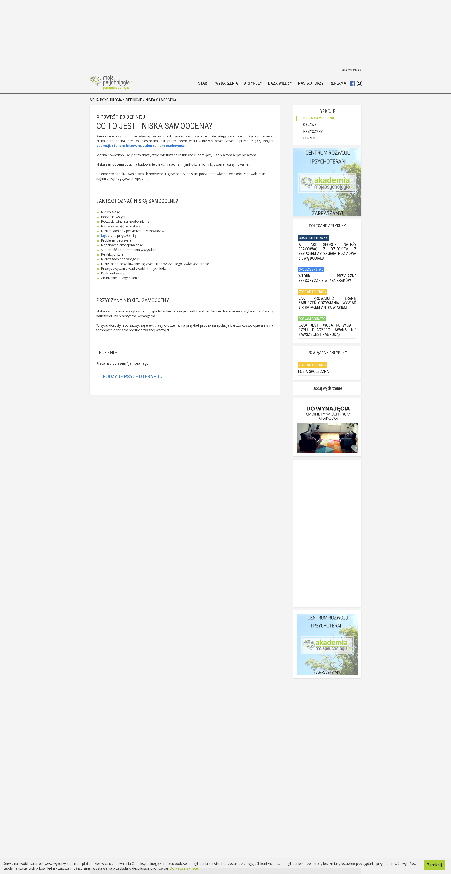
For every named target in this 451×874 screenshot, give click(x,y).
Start (203, 83)
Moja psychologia (106, 100)
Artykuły (253, 83)
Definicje (134, 100)
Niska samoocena (160, 100)
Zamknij (434, 864)
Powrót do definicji (123, 117)
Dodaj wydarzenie (351, 69)
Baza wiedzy (280, 83)
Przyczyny (313, 131)
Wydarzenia (226, 83)
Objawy (309, 124)
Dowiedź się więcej (184, 868)
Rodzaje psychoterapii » (132, 376)
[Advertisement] (225, 33)
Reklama (338, 83)
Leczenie (310, 138)
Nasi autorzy (311, 83)
